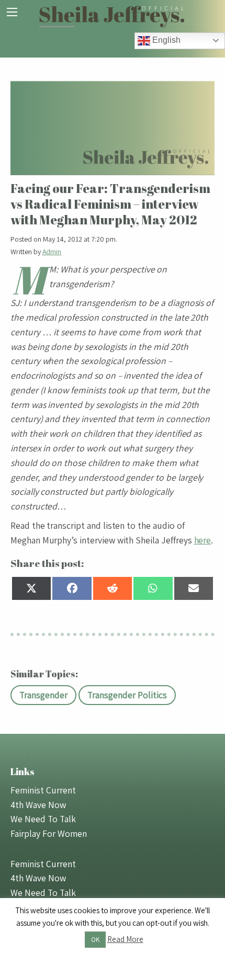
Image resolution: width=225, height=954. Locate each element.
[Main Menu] (12, 12)
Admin (52, 251)
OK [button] (95, 939)
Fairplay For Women (48, 833)
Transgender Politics (127, 695)
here (202, 540)
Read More (125, 939)
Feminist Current (43, 790)
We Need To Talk (43, 819)
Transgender (43, 695)
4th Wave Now (38, 805)
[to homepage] (112, 15)
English (165, 40)
